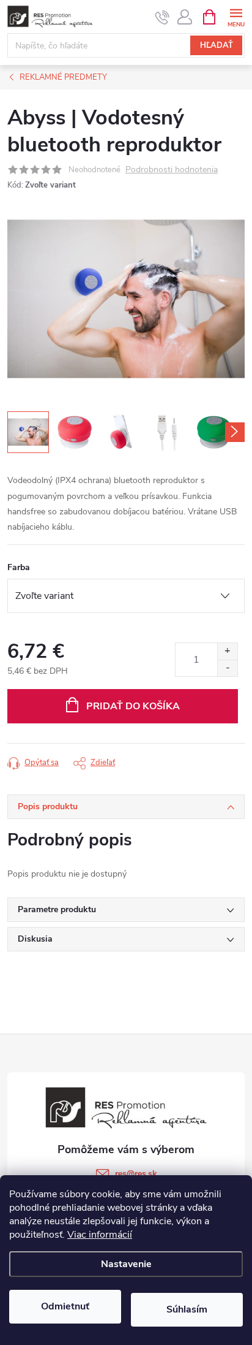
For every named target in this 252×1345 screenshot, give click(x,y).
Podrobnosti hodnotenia (171, 170)
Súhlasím (186, 1309)
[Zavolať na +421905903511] (162, 17)
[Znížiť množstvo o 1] (227, 668)
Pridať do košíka (133, 706)
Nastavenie (126, 1264)
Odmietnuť (65, 1306)
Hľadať (216, 45)
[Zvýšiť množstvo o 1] (227, 651)
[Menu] (236, 16)
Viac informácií (99, 1234)
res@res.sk (136, 1173)
